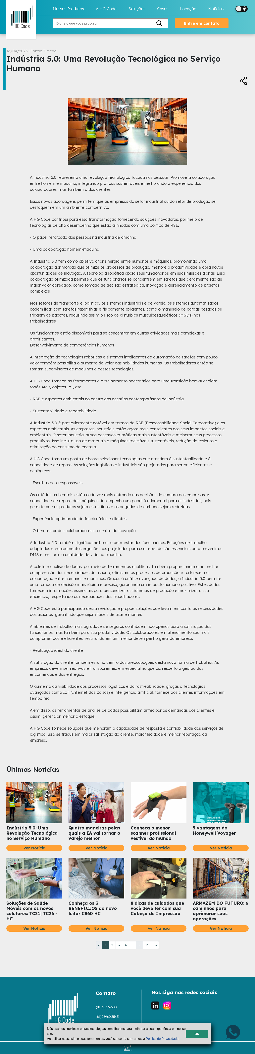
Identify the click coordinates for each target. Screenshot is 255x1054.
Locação (188, 8)
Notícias (216, 8)
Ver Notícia (34, 847)
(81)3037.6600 (106, 1007)
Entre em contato (202, 23)
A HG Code (106, 8)
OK (196, 1034)
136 (147, 945)
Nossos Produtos (68, 8)
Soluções (136, 8)
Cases (162, 8)
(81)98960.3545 (107, 1017)
